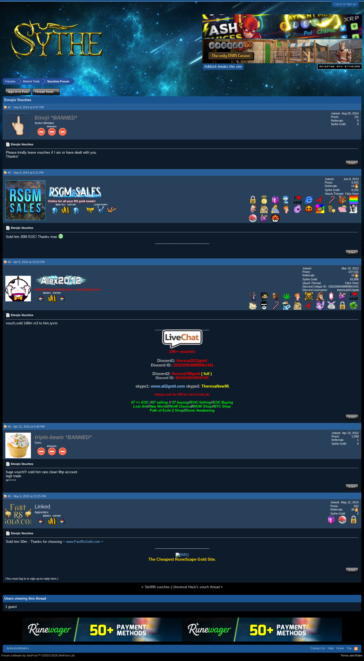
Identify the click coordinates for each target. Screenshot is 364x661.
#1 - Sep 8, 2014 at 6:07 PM (26, 107)
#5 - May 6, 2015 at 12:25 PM (27, 496)
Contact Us (317, 648)
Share (352, 163)
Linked (42, 507)
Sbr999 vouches (157, 587)
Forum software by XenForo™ (38, 655)
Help (331, 648)
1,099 (355, 436)
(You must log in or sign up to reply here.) (31, 578)
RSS (356, 649)
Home (340, 648)
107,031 (353, 271)
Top (349, 648)
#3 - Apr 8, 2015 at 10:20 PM (26, 262)
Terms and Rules (352, 655)
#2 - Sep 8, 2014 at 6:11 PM (25, 172)
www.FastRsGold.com (83, 542)
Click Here (352, 193)
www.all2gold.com (168, 386)
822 (356, 506)
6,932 (355, 182)
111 (356, 116)
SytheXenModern (17, 648)
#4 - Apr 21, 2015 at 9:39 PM (26, 426)
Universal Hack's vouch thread (196, 587)
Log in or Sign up (345, 4)
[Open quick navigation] (358, 81)
